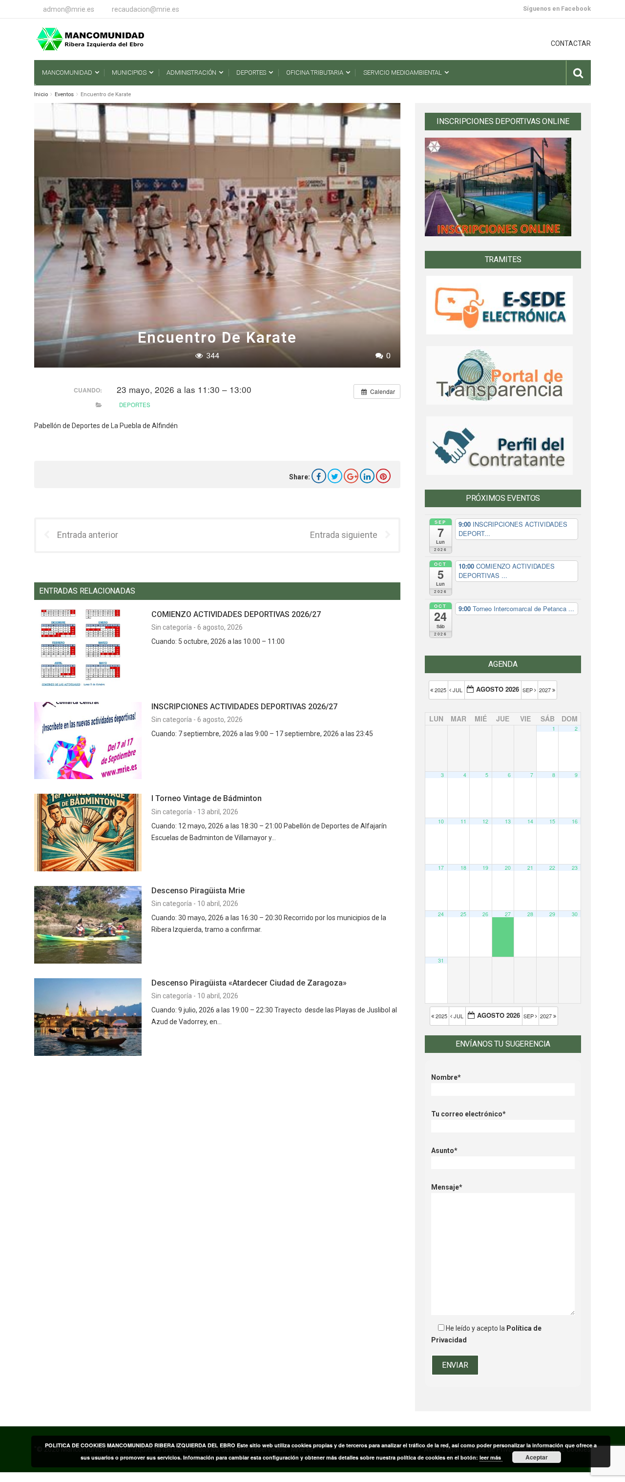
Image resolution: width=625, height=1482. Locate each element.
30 (575, 914)
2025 (440, 690)
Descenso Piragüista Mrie (198, 890)
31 (441, 960)
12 (485, 821)
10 (441, 821)
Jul (457, 690)
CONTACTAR (571, 43)
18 (463, 867)
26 (485, 914)
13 (508, 821)
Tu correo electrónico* (468, 1114)
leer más (490, 1457)
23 (575, 867)
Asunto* (444, 1150)
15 (552, 821)
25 (463, 914)
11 (463, 821)
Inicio (41, 94)
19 (485, 867)
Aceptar (536, 1457)
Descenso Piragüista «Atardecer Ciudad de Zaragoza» (249, 983)
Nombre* (446, 1077)
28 (530, 914)
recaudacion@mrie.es (145, 9)
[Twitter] (335, 476)
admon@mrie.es (68, 9)
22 (552, 867)
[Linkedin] (367, 476)
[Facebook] (319, 476)
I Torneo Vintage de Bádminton (206, 798)
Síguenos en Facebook (557, 8)
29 (552, 914)
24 (441, 914)
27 (508, 914)
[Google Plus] (351, 476)
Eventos (64, 94)
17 (441, 867)
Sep (528, 690)
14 (530, 821)
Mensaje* (446, 1187)
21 (530, 867)
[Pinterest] (383, 476)
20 (508, 867)
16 (575, 821)
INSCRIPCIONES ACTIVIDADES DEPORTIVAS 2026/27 (244, 706)
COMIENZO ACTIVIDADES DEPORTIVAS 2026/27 (236, 614)
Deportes (134, 405)
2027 (545, 690)
